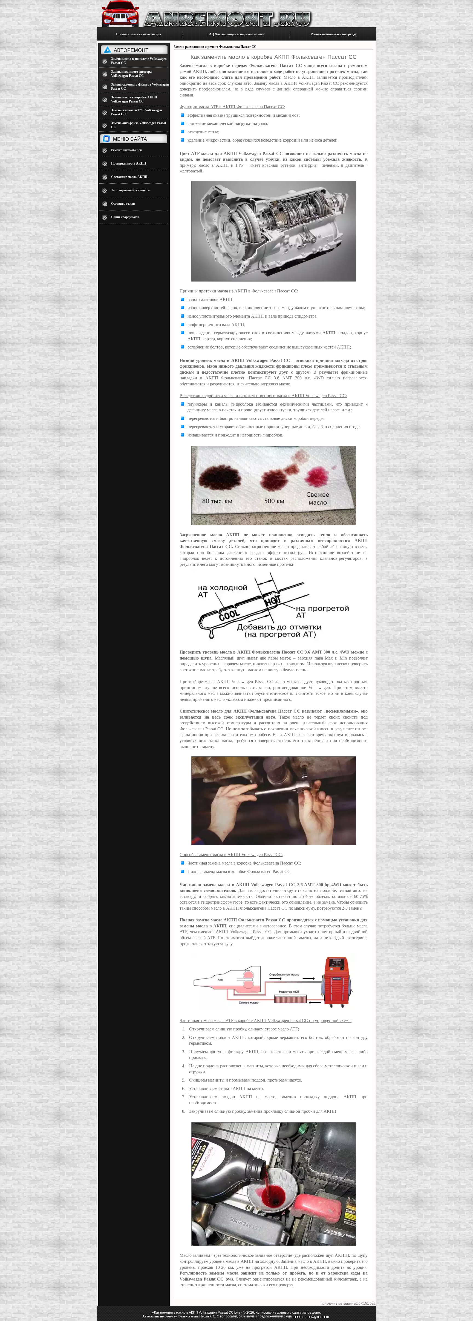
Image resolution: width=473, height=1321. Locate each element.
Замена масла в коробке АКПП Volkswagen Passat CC (134, 99)
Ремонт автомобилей (126, 150)
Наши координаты (125, 217)
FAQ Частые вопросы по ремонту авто (235, 34)
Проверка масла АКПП (128, 163)
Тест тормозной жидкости (130, 190)
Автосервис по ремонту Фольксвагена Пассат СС (178, 1316)
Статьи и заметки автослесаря (138, 34)
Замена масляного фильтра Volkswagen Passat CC (131, 74)
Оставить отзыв (123, 204)
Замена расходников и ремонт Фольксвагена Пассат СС (215, 47)
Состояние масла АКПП (129, 177)
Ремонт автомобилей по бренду (334, 34)
